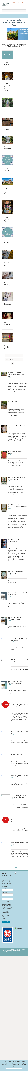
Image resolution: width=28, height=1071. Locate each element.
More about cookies (15, 1068)
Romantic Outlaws (16, 754)
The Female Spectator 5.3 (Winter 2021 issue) (15, 618)
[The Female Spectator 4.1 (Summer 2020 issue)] (4, 681)
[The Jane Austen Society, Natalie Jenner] (4, 571)
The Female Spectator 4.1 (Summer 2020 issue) (15, 682)
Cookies (23, 949)
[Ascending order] (21, 355)
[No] (26, 1065)
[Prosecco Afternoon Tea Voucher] (5, 775)
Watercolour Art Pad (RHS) (16, 426)
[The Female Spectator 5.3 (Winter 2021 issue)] (4, 617)
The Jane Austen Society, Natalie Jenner (15, 572)
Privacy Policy (18, 949)
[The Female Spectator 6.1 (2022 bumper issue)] (4, 593)
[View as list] (15, 363)
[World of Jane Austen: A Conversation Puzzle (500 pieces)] (4, 372)
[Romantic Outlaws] (5, 754)
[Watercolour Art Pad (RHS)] (4, 426)
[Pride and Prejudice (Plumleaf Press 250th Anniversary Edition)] (5, 795)
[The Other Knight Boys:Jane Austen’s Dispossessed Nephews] (4, 505)
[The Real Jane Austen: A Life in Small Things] (4, 477)
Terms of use (12, 949)
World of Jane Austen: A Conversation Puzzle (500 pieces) (16, 374)
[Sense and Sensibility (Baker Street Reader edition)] (5, 731)
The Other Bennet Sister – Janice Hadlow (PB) (16, 540)
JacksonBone (9, 954)
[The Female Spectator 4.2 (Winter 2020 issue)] (5, 660)
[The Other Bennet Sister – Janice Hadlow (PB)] (4, 539)
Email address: (5, 888)
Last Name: (4, 897)
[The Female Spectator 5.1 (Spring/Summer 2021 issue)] (5, 638)
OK (7, 1068)
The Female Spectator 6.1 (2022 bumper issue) (17, 594)
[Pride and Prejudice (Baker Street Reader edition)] (5, 819)
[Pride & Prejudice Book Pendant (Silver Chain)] (5, 842)
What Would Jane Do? (14, 402)
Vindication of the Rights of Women (16, 452)
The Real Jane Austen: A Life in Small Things (16, 478)
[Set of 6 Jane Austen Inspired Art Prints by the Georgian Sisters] (5, 704)
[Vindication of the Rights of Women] (4, 451)
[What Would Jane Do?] (4, 401)
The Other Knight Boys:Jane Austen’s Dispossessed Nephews (17, 506)
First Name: (4, 892)
